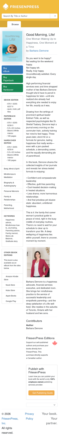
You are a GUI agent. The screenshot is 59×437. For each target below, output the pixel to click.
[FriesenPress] (23, 6)
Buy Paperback (8, 79)
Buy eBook (6, 70)
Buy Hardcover (8, 88)
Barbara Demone (39, 50)
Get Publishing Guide (42, 392)
